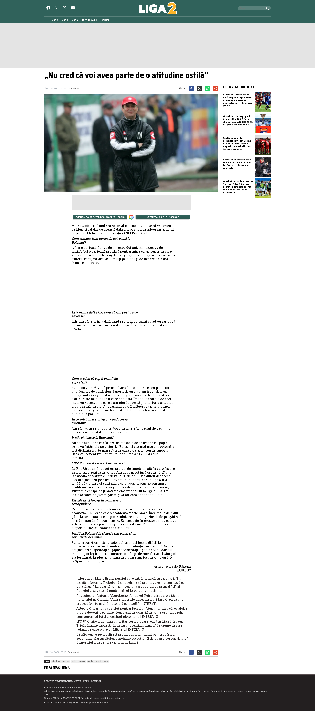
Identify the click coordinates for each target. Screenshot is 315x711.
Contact (96, 681)
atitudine (55, 661)
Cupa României (89, 20)
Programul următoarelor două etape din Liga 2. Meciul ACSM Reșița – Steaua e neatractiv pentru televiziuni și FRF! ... (238, 100)
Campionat (73, 88)
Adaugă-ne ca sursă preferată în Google (100, 217)
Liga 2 (55, 20)
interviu (66, 661)
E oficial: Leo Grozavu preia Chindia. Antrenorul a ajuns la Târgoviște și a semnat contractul (237, 164)
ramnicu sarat (102, 661)
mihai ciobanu (78, 661)
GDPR (86, 681)
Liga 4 (75, 20)
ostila (90, 661)
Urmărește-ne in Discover (162, 217)
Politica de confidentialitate (62, 681)
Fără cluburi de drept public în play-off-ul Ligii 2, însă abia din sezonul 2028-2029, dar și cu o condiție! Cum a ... (238, 120)
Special (105, 20)
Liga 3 (65, 20)
